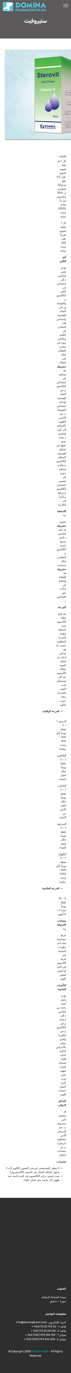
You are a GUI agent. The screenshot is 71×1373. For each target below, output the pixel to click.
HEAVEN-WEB (40, 1351)
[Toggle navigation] (65, 5)
